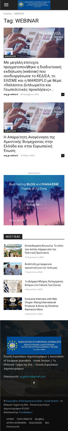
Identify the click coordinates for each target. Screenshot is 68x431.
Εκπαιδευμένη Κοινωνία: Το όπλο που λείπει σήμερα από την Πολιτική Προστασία (44, 249)
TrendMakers (25, 412)
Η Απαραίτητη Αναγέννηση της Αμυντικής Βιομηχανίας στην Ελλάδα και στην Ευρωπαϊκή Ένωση (29, 144)
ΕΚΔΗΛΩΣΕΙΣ (10, 56)
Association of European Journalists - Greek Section (32, 400)
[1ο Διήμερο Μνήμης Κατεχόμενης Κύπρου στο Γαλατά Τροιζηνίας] (13, 286)
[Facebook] (34, 382)
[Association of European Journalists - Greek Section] (34, 346)
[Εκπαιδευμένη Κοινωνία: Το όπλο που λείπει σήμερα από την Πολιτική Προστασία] (13, 250)
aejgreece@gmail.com (32, 376)
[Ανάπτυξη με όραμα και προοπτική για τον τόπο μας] (13, 268)
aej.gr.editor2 (11, 94)
